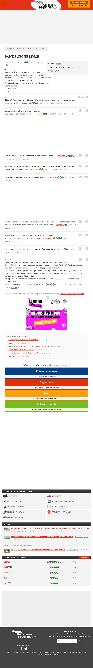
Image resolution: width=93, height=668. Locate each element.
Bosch (58, 63)
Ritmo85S (7, 583)
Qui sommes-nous (18, 652)
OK (80, 641)
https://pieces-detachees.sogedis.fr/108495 (23, 238)
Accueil (46, 5)
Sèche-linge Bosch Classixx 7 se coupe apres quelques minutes (30, 346)
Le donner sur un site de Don (46, 398)
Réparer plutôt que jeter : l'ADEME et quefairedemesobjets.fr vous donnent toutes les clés (50, 528)
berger (21, 62)
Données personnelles (71, 652)
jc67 (5, 578)
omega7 (7, 562)
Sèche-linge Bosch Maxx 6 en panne (21, 350)
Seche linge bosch (14, 356)
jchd (5, 567)
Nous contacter (53, 654)
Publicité (38, 654)
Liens (6, 545)
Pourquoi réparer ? (81, 537)
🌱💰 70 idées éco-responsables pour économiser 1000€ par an (38, 549)
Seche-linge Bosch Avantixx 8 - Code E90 (23, 340)
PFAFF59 (7, 572)
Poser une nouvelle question (72, 293)
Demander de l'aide (79, 2)
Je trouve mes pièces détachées (46, 376)
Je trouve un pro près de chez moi (46, 387)
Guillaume (25, 103)
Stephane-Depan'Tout (36, 284)
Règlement (82, 652)
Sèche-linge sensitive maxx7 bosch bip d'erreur (25, 353)
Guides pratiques (18, 531)
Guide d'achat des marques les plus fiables (46, 409)
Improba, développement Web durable (47, 652)
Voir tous (84, 557)
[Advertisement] (46, 27)
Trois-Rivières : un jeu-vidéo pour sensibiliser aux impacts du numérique (42, 537)
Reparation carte (14, 343)
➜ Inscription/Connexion (79, 5)
